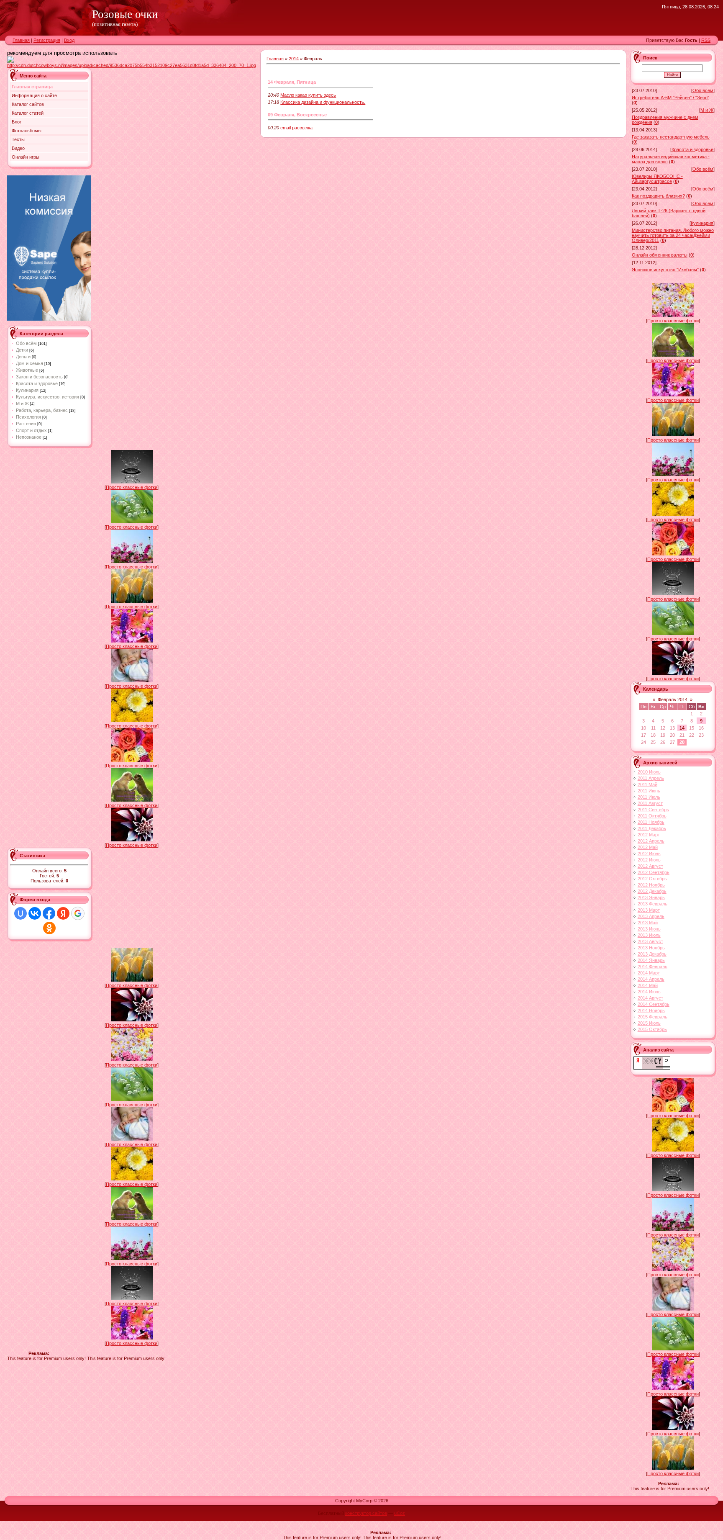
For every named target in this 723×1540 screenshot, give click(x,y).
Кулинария (27, 390)
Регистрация (46, 40)
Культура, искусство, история (47, 396)
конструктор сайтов (366, 1513)
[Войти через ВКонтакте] (34, 913)
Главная (21, 40)
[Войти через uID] (20, 913)
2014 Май (648, 985)
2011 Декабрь (652, 828)
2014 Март (649, 972)
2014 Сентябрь (653, 1004)
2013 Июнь (649, 928)
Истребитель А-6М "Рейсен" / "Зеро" (670, 97)
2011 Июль (649, 797)
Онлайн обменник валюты (659, 254)
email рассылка (296, 127)
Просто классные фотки (131, 487)
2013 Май (648, 922)
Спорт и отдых (31, 430)
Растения (26, 423)
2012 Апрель (651, 840)
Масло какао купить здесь (308, 95)
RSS (705, 40)
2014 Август (650, 997)
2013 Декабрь (652, 953)
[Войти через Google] (78, 913)
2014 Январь (651, 960)
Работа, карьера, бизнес (42, 410)
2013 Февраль (652, 903)
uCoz (399, 1513)
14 (682, 727)
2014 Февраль (652, 966)
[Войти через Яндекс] (63, 913)
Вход (69, 40)
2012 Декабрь (652, 891)
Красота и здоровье (37, 383)
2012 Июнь (649, 853)
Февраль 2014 (672, 699)
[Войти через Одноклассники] (49, 928)
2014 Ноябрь (651, 1010)
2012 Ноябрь (651, 884)
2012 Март (649, 834)
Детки (22, 349)
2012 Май (648, 847)
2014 (294, 58)
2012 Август (650, 866)
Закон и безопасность (39, 376)
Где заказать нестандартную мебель (671, 136)
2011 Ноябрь (651, 822)
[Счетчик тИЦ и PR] (651, 1067)
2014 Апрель (651, 979)
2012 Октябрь (652, 878)
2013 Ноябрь (651, 947)
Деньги (23, 356)
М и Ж (22, 403)
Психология (28, 416)
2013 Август (650, 941)
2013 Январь (651, 897)
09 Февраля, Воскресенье (297, 114)
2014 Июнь (649, 991)
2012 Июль (649, 859)
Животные (27, 370)
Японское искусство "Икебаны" (665, 269)
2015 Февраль (652, 1016)
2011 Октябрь (652, 815)
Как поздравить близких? (658, 195)
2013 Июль (649, 935)
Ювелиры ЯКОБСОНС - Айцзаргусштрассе (657, 179)
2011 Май (647, 784)
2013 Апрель (651, 916)
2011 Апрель (651, 778)
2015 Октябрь (652, 1029)
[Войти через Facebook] (49, 913)
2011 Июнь (649, 790)
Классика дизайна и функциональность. (322, 102)
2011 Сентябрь (653, 809)
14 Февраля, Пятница (292, 82)
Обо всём (26, 343)
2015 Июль (649, 1023)
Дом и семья (29, 363)
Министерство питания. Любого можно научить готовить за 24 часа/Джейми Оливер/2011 (673, 235)
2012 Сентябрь (653, 872)
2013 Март (649, 910)
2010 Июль (649, 771)
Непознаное (28, 437)
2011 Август (650, 803)
